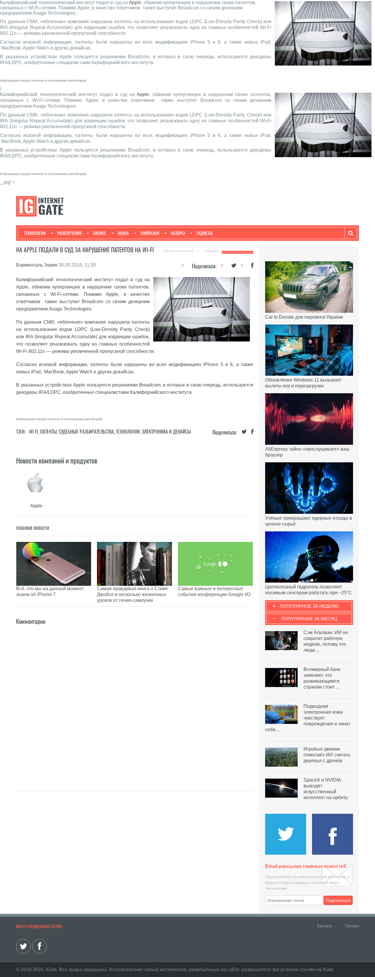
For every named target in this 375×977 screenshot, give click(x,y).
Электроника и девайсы (166, 432)
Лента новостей (179, 250)
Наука (123, 233)
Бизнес (99, 233)
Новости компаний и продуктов (56, 460)
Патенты (48, 432)
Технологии (35, 233)
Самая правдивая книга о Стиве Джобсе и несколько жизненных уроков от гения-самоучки (132, 594)
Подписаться (338, 900)
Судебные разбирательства (86, 432)
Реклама (352, 926)
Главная (211, 250)
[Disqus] (134, 699)
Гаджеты (205, 233)
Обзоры (178, 233)
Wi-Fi (33, 432)
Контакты (324, 926)
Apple (135, 2)
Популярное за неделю (309, 606)
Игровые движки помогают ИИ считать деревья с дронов (327, 754)
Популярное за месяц (309, 618)
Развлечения (69, 233)
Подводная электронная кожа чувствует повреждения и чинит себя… (307, 718)
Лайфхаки (149, 233)
